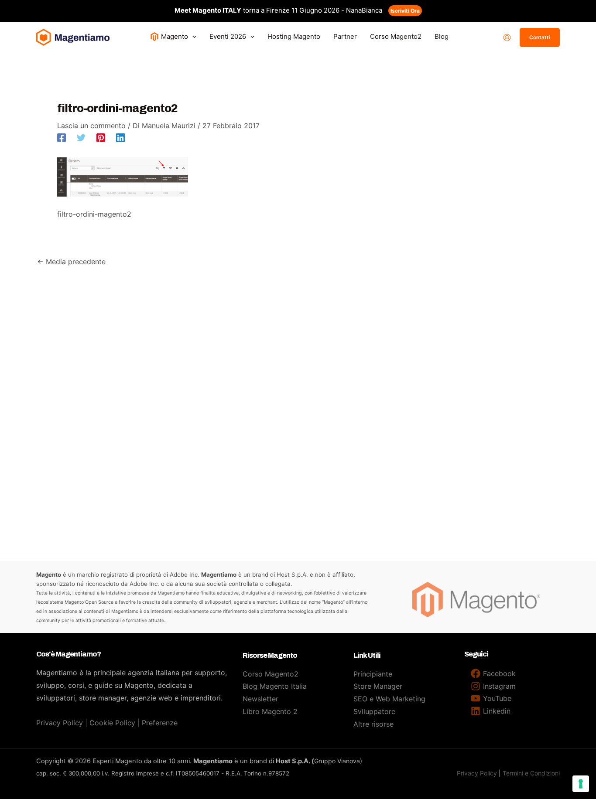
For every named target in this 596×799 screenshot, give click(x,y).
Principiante (372, 674)
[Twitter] (81, 137)
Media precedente (71, 261)
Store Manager (377, 686)
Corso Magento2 (270, 674)
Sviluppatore (374, 711)
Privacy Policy (59, 722)
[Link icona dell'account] (507, 37)
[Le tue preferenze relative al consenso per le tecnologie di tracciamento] (580, 783)
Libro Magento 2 (270, 711)
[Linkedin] (120, 137)
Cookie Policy (112, 722)
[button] (192, 36)
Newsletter (260, 698)
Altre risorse (373, 724)
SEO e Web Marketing (389, 698)
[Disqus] (298, 377)
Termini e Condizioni (531, 773)
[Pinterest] (100, 137)
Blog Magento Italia (275, 686)
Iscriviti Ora (405, 10)
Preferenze (160, 722)
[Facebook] (61, 137)
